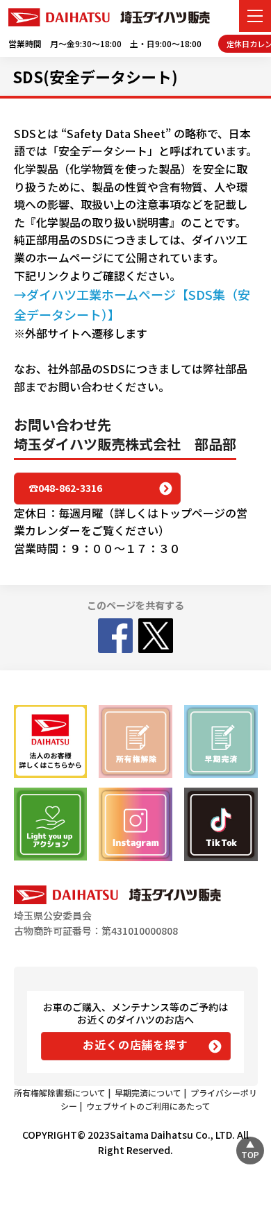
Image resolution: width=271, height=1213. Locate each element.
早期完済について (148, 1093)
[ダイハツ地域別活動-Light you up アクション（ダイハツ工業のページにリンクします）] (50, 824)
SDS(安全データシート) (95, 76)
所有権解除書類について (60, 1093)
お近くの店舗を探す (135, 1044)
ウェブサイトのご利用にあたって (148, 1106)
